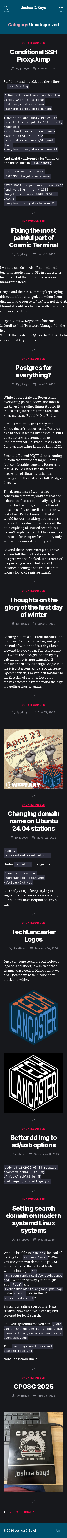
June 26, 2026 (46, 68)
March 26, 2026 (46, 837)
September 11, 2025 (46, 1154)
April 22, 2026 (46, 712)
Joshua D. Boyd (33, 7)
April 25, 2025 (46, 1395)
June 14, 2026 (46, 384)
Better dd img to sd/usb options (33, 1141)
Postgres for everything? (33, 371)
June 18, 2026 (46, 254)
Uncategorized (33, 42)
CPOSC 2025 (33, 1386)
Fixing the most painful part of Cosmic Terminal (33, 237)
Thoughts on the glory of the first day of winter (33, 607)
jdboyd (24, 68)
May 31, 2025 (46, 1239)
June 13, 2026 (46, 623)
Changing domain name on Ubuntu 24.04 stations (34, 821)
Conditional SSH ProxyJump (33, 55)
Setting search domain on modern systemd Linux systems (33, 1219)
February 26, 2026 (46, 948)
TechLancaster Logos (34, 935)
